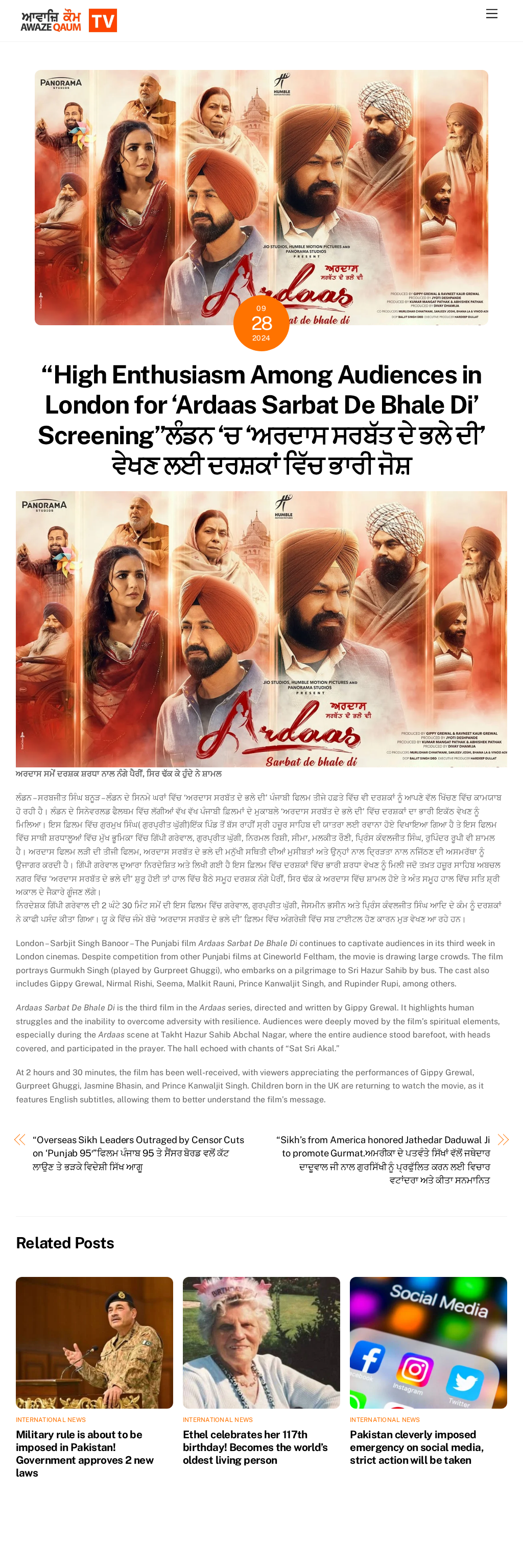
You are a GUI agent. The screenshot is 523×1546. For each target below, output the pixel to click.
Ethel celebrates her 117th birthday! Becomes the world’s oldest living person (255, 1447)
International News (51, 1419)
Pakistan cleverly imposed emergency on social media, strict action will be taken (417, 1447)
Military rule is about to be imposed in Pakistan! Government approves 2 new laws (84, 1453)
